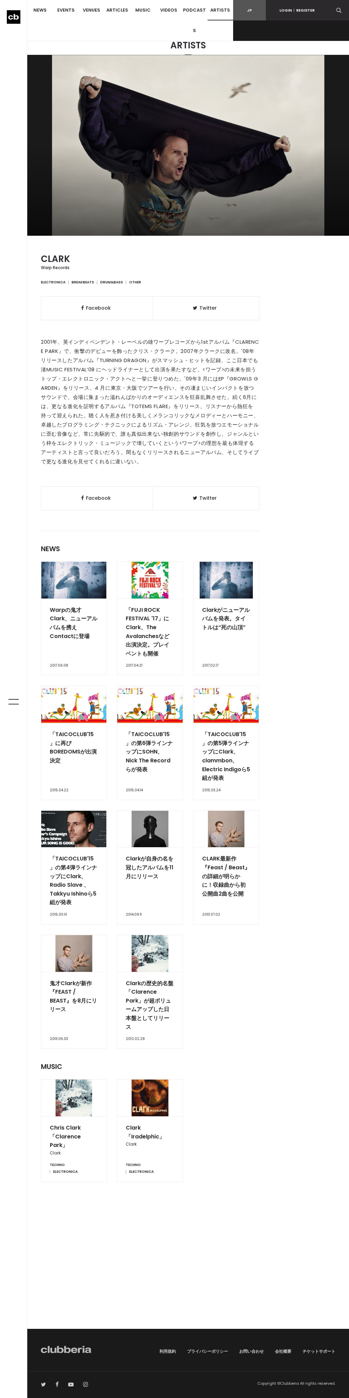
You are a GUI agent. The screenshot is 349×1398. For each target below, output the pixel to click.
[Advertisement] (188, 1271)
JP (249, 10)
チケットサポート (319, 1351)
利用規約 (168, 1351)
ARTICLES (117, 10)
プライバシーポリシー (207, 1351)
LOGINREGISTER (297, 10)
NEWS (40, 10)
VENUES (91, 10)
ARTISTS (220, 10)
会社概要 (283, 1351)
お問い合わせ (251, 1351)
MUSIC (143, 10)
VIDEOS (168, 10)
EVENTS (66, 10)
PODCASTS (194, 20)
